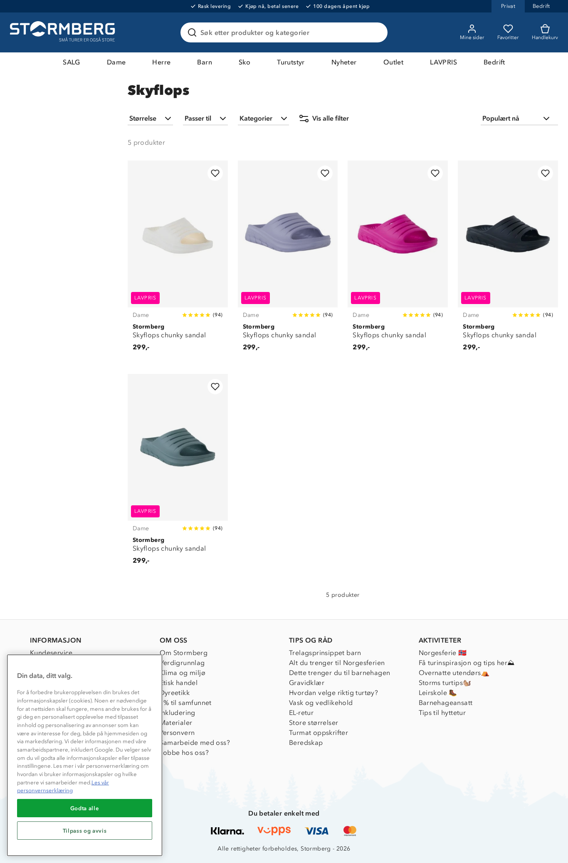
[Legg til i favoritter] (215, 173)
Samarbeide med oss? (195, 743)
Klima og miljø (183, 673)
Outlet (393, 62)
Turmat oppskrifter (318, 733)
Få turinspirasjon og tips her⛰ (467, 663)
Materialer (176, 723)
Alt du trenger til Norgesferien (337, 663)
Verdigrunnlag (182, 663)
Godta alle (84, 808)
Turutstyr (291, 62)
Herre (161, 62)
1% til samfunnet (186, 703)
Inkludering (177, 713)
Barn (204, 62)
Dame (116, 62)
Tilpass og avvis (85, 830)
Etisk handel (179, 683)
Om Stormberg (184, 653)
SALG (71, 62)
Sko (244, 62)
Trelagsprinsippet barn (325, 653)
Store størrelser (313, 723)
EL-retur (301, 713)
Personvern (177, 733)
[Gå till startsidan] (63, 32)
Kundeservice (51, 653)
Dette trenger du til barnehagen (339, 673)
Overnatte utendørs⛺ (454, 673)
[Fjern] (376, 32)
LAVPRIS (443, 62)
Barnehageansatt (446, 703)
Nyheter (344, 62)
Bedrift (494, 62)
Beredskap (306, 743)
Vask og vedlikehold (321, 703)
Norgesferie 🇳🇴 (443, 653)
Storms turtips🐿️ (445, 683)
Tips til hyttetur (442, 713)
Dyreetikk (175, 693)
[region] (85, 755)
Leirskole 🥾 (438, 693)
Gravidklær (306, 683)
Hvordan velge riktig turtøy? (333, 693)
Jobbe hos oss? (184, 753)
